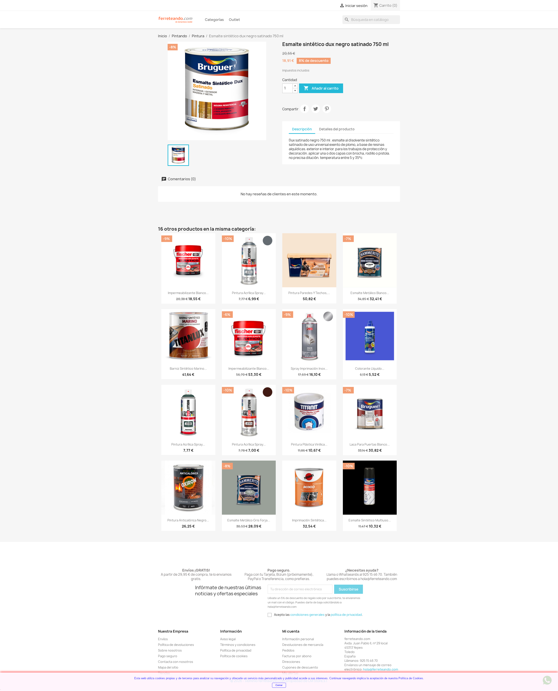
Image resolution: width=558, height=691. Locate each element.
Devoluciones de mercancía (302, 645)
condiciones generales (307, 615)
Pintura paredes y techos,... (309, 293)
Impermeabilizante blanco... (188, 293)
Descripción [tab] (302, 129)
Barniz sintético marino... (188, 368)
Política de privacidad (235, 650)
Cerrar (279, 685)
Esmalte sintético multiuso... (370, 520)
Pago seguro (167, 656)
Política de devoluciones (176, 645)
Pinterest (326, 108)
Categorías (214, 19)
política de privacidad (346, 615)
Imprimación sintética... (309, 520)
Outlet (234, 19)
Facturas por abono (296, 656)
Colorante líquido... (369, 368)
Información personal (298, 639)
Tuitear (315, 108)
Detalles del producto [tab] (337, 129)
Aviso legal (228, 639)
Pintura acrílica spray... (249, 293)
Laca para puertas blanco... (370, 444)
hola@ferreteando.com (380, 669)
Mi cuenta (290, 631)
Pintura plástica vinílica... (309, 444)
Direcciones (291, 662)
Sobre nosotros (170, 650)
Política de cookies (234, 656)
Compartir (304, 108)
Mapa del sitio (168, 667)
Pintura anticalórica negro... (188, 520)
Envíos (163, 639)
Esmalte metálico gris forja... (248, 520)
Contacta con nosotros (175, 662)
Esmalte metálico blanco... (369, 293)
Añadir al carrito (321, 88)
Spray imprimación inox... (309, 368)
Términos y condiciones (237, 645)
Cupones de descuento (300, 667)
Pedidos (288, 650)
